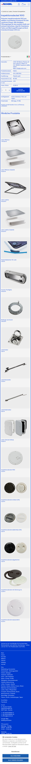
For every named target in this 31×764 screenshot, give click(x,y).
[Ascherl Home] (6, 4)
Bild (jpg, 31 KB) (16, 101)
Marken (3, 658)
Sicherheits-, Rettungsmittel (9, 671)
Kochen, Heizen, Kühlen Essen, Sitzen (12, 686)
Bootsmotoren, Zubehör (8, 693)
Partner (3, 660)
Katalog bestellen (6, 720)
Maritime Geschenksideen (9, 688)
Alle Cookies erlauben (15, 760)
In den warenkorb (20, 90)
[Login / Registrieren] (19, 4)
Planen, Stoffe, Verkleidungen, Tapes (12, 697)
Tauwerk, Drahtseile (7, 674)
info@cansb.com (21, 68)
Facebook (4, 702)
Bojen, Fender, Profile (7, 678)
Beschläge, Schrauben (7, 695)
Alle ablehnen (16, 755)
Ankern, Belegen (6, 673)
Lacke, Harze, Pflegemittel (8, 689)
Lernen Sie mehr (12, 746)
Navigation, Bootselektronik (9, 680)
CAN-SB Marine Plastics (20, 62)
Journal (3, 664)
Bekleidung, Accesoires (8, 669)
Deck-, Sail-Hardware (7, 676)
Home (3, 655)
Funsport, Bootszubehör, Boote (10, 691)
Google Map (4, 718)
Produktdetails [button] (5, 56)
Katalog (3, 662)
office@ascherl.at (7, 716)
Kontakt (3, 656)
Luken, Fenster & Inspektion (13, 11)
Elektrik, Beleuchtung (7, 682)
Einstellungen (15, 751)
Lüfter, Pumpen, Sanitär (8, 684)
